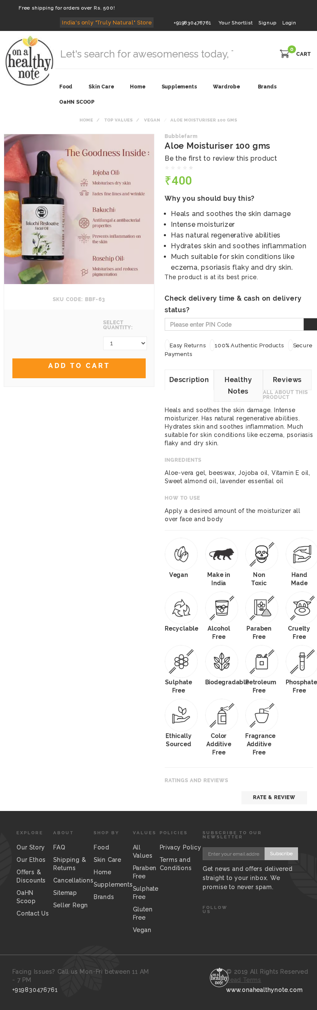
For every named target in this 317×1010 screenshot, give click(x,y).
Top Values (118, 120)
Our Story (31, 847)
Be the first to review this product (221, 158)
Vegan (152, 120)
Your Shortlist (236, 23)
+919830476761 (192, 23)
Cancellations (73, 880)
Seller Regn (70, 905)
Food (101, 847)
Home (86, 120)
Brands (267, 87)
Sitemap (65, 892)
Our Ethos (31, 859)
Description (189, 380)
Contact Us (33, 913)
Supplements (113, 884)
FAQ (59, 847)
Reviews (287, 380)
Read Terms (243, 980)
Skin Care (107, 859)
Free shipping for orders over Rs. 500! (67, 8)
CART (303, 54)
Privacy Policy (180, 847)
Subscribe (281, 853)
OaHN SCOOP (77, 102)
